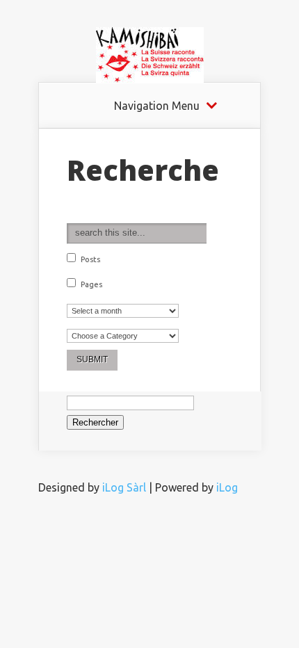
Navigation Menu (157, 105)
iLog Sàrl (124, 487)
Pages (90, 284)
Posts (89, 259)
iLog (227, 487)
